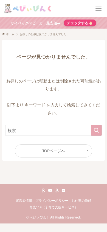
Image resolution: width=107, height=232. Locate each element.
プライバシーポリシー (51, 200)
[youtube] (50, 190)
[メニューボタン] (98, 8)
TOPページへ (53, 150)
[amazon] (56, 190)
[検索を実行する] (96, 130)
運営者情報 (24, 200)
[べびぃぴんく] (28, 8)
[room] (43, 190)
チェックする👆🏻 (80, 22)
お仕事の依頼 (81, 200)
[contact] (63, 190)
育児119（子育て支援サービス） (53, 207)
